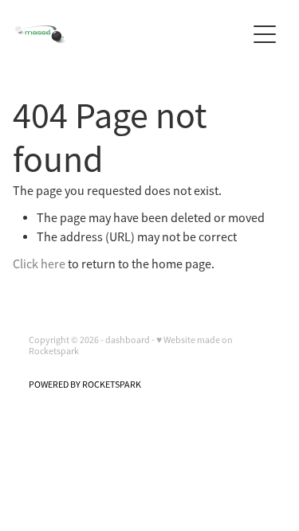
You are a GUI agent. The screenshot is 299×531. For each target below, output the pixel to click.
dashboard (127, 340)
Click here (39, 264)
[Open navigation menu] (265, 34)
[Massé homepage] (130, 34)
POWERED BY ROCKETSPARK (85, 384)
